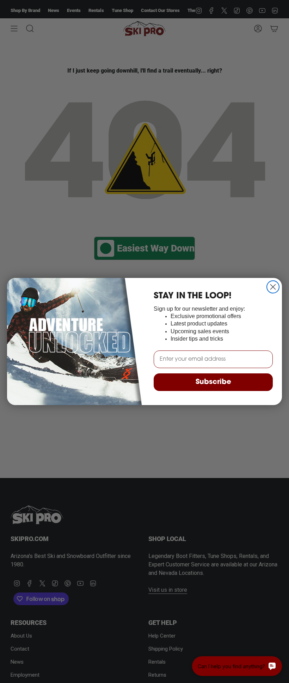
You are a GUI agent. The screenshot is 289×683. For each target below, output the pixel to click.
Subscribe (213, 382)
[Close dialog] (273, 287)
